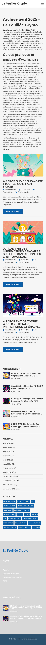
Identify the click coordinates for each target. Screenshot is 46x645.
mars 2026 (9, 464)
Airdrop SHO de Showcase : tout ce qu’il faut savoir (23, 184)
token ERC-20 (8, 523)
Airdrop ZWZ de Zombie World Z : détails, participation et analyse (22, 324)
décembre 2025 (10, 476)
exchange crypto (9, 527)
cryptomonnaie (9, 501)
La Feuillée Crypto (14, 3)
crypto (27, 514)
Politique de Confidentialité (12, 577)
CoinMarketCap (34, 523)
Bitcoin (19, 514)
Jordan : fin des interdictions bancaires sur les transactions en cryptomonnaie (22, 252)
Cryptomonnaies (23, 192)
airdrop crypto (9, 514)
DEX (4, 518)
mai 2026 (8, 456)
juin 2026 (8, 452)
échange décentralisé (26, 505)
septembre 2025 (11, 489)
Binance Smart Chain (21, 510)
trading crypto (21, 523)
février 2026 (9, 468)
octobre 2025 (10, 485)
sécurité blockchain (30, 518)
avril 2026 (8, 460)
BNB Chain (36, 527)
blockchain (7, 510)
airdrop (35, 514)
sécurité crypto (23, 501)
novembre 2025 (11, 480)
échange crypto (9, 505)
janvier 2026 (9, 472)
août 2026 (8, 443)
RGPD (5, 581)
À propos (6, 570)
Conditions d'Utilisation (11, 574)
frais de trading (24, 527)
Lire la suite (12, 212)
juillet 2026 (9, 448)
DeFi (32, 501)
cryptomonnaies (14, 518)
